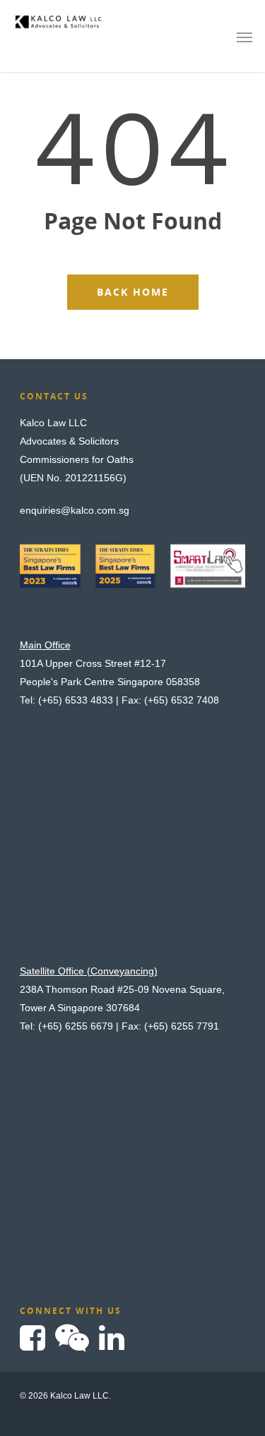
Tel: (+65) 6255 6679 (66, 1026)
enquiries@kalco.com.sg (74, 510)
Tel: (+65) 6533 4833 (66, 700)
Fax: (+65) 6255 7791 (170, 1026)
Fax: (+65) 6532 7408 (170, 700)
